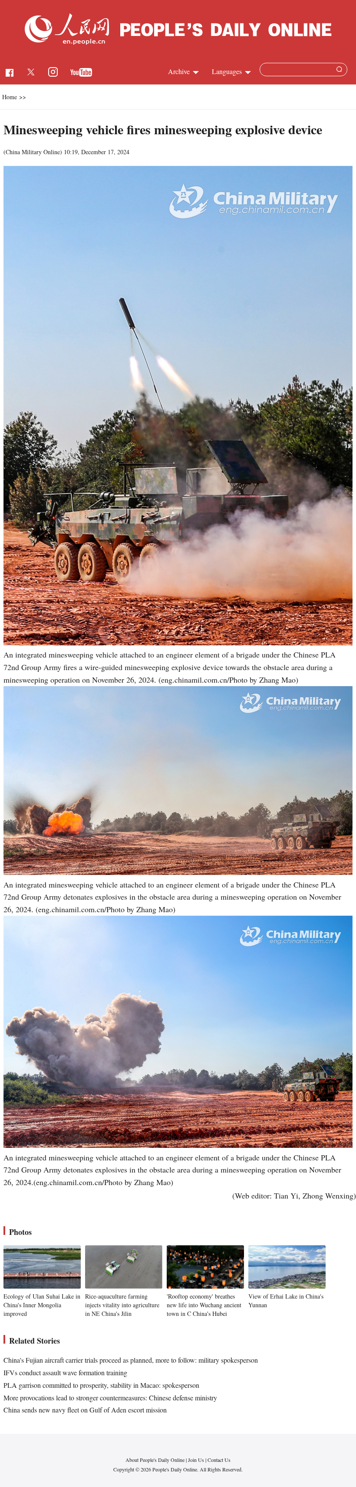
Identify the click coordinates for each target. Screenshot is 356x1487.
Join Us (196, 1459)
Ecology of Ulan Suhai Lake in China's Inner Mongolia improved (41, 1304)
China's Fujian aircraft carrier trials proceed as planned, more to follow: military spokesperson (130, 1359)
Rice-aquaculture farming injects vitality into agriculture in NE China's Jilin (122, 1304)
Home (9, 97)
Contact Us (219, 1459)
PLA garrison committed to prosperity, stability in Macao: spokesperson (101, 1385)
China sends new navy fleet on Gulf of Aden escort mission (85, 1409)
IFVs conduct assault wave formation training (65, 1372)
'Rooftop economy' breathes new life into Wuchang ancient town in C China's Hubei (204, 1304)
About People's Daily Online (155, 1459)
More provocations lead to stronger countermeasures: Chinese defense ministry (110, 1397)
